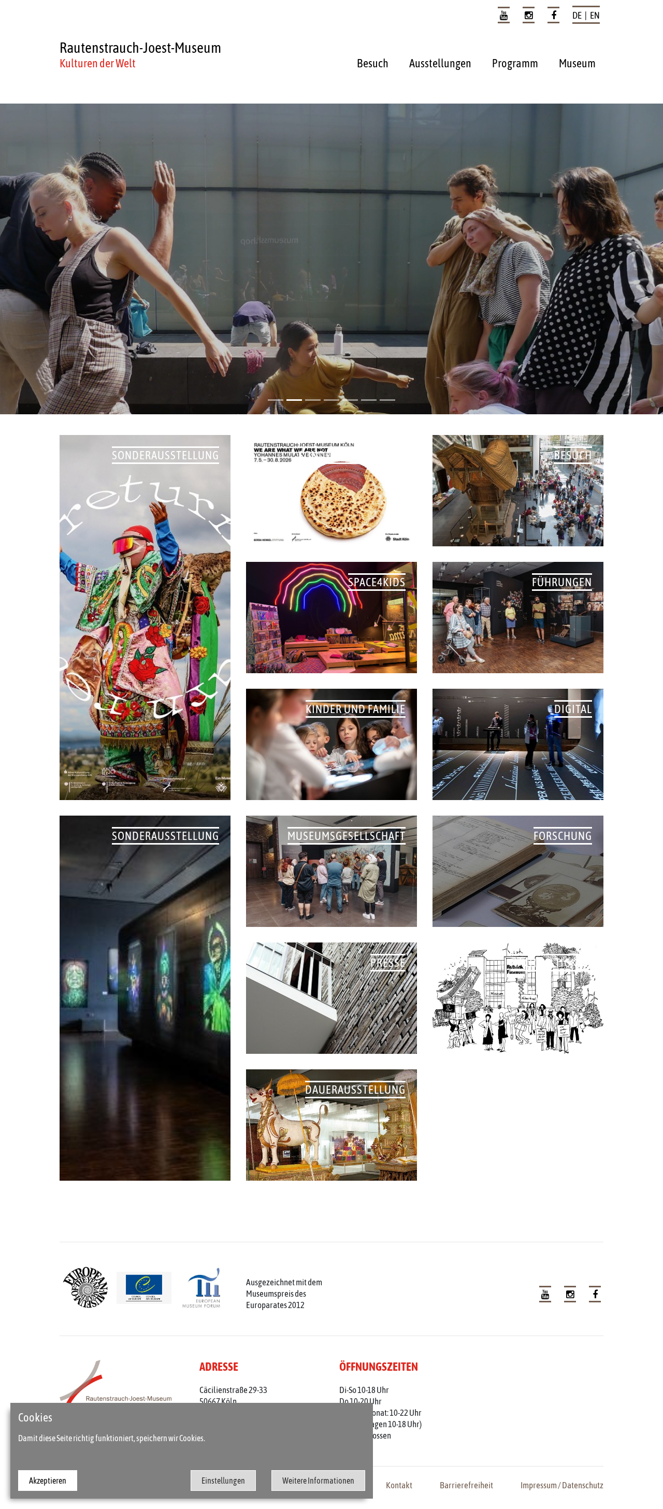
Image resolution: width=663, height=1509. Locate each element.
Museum (577, 63)
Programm (515, 63)
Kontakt (399, 1485)
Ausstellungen (440, 63)
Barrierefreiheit (466, 1485)
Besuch (372, 63)
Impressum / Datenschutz (562, 1485)
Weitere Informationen (318, 1480)
